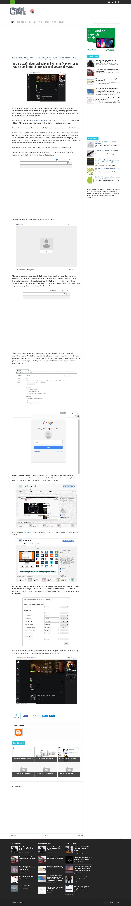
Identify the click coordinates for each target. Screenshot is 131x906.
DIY (30, 22)
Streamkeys (27, 532)
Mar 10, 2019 (79, 853)
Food (34, 22)
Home (12, 22)
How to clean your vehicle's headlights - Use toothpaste (27, 857)
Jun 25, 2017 (70, 894)
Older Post (80, 835)
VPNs (40, 22)
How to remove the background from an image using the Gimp (27, 868)
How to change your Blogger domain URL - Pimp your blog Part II (55, 889)
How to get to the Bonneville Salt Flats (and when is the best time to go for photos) (82, 868)
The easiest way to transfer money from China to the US (55, 867)
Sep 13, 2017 (79, 862)
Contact (61, 22)
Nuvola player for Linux (39, 120)
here (43, 361)
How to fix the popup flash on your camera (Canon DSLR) (26, 848)
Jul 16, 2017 (79, 881)
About (54, 22)
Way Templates (20, 902)
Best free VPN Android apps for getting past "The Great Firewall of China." (107, 177)
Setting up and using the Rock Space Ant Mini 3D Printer (81, 848)
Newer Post (13, 835)
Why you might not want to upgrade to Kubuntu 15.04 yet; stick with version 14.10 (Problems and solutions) (55, 878)
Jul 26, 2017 (79, 873)
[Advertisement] (86, 11)
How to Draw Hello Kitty (26, 876)
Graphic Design (21, 22)
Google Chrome (74, 128)
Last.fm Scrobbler (49, 478)
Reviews (47, 22)
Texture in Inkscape (24, 885)
